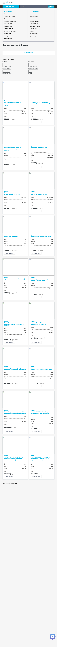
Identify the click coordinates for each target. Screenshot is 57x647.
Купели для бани (34, 23)
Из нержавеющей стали (10, 31)
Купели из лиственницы (10, 21)
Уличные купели (33, 33)
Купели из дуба (8, 23)
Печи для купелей (8, 36)
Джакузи (32, 31)
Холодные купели (34, 18)
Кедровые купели (8, 26)
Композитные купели (9, 13)
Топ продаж (32, 13)
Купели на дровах (34, 16)
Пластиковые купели (9, 18)
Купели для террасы (35, 26)
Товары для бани (8, 38)
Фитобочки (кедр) (8, 28)
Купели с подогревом (35, 36)
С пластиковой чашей (9, 16)
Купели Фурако (33, 28)
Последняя (14, 483)
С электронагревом (34, 21)
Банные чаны (7, 33)
